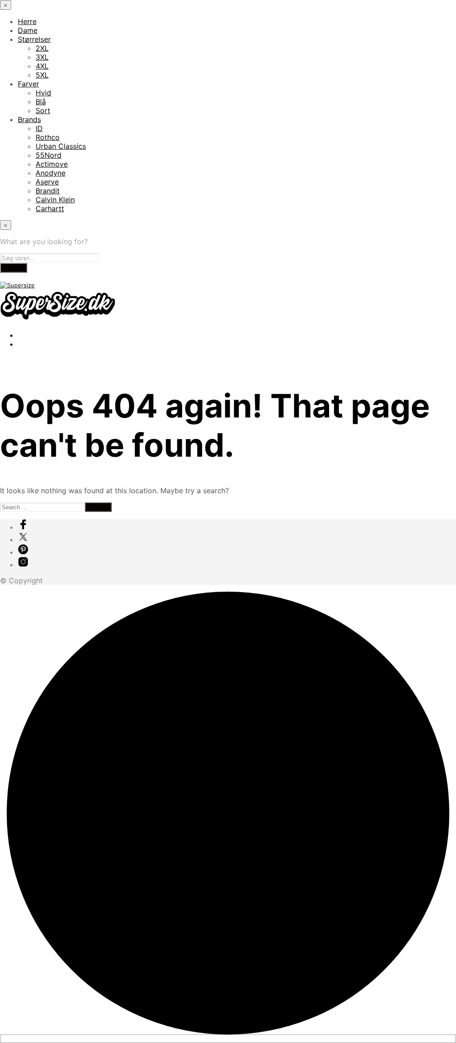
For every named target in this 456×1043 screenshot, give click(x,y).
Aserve (47, 181)
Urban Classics (61, 146)
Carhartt (50, 208)
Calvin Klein (55, 199)
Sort (43, 110)
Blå (41, 101)
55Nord (48, 155)
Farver (28, 83)
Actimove (52, 164)
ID (39, 128)
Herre (27, 21)
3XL (42, 57)
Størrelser (34, 39)
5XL (42, 74)
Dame (27, 30)
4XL (42, 65)
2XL (42, 48)
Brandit (48, 190)
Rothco (48, 137)
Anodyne (50, 172)
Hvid (43, 92)
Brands (29, 119)
